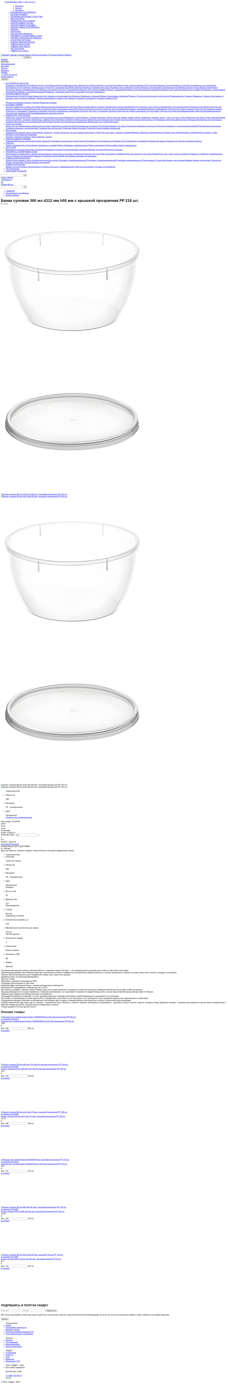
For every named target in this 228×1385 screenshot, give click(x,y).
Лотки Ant (50, 88)
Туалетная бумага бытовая (74, 128)
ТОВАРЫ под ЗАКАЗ (19, 51)
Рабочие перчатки (96, 150)
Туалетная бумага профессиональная (103, 128)
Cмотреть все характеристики (19, 817)
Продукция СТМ (13, 1361)
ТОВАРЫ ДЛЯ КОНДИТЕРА (22, 42)
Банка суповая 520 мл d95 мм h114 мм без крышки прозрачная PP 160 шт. (33, 1069)
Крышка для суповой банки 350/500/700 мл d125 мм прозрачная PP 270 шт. (34, 1164)
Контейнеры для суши (168, 90)
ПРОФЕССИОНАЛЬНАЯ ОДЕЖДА (25, 38)
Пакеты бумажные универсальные (72, 145)
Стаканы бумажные (193, 96)
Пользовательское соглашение (19, 1334)
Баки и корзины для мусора (38, 118)
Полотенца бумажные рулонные (141, 126)
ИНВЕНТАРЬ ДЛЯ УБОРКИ (22, 21)
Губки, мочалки (212, 118)
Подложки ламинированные (129, 160)
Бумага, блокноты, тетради (49, 133)
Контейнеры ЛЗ (13, 88)
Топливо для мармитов (105, 167)
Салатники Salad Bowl (65, 88)
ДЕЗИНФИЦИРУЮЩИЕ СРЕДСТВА (26, 17)
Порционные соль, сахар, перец (166, 154)
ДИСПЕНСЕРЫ (17, 19)
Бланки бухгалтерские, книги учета (21, 133)
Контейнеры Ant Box (36, 86)
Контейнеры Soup (162, 86)
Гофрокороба (12, 141)
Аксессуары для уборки (30, 107)
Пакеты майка (111, 145)
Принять (5, 1319)
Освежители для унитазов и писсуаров (141, 107)
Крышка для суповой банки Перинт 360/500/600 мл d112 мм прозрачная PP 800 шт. (37, 1021)
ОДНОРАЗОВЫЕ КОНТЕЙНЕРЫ (24, 27)
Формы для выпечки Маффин (179, 160)
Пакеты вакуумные (96, 145)
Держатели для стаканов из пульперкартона (52, 96)
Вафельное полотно (73, 118)
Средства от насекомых (16, 111)
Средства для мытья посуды (90, 109)
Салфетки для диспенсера (50, 128)
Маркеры (135, 133)
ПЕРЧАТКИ (15, 32)
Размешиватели (177, 96)
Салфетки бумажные (189, 154)
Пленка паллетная (26, 141)
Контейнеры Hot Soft (83, 86)
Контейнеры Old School (143, 86)
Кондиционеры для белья (67, 107)
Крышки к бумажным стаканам (85, 96)
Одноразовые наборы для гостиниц (35, 126)
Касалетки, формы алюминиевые (21, 90)
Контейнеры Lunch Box (103, 86)
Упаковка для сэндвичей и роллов (126, 88)
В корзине (14, 844)
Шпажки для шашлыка (86, 156)
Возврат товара (13, 1330)
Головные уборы (29, 137)
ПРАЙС (4, 73)
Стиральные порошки (37, 111)
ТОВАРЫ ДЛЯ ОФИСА (20, 47)
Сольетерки (160, 160)
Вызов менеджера (14, 1347)
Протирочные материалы (209, 126)
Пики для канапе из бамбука (113, 154)
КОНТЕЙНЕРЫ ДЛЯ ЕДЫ (17, 83)
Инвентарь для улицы (195, 118)
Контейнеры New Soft (123, 86)
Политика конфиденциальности (20, 1332)
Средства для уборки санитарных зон (133, 111)
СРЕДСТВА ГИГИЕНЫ (20, 40)
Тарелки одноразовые (46, 98)
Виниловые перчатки (15, 150)
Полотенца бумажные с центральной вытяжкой (177, 126)
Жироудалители (48, 107)
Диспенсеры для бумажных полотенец (158, 120)
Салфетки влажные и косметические (22, 128)
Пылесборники (57, 120)
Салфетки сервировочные (211, 154)
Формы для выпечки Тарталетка (207, 160)
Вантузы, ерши (57, 118)
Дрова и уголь (12, 167)
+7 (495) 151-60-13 (9, 75)
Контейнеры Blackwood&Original (59, 86)
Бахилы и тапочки (14, 137)
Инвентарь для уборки (16, 118)
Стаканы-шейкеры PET (107, 98)
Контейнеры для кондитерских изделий (140, 90)
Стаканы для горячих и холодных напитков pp (76, 98)
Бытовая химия (13, 107)
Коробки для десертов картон (45, 160)
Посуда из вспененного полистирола (153, 96)
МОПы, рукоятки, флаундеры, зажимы (33, 120)
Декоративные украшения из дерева (22, 154)
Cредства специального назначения (63, 111)
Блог (8, 1357)
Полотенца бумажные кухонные (83, 126)
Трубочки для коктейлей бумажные (27, 156)
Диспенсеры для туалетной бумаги (103, 122)
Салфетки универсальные (76, 120)
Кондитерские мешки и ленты (19, 160)
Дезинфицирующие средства (190, 111)
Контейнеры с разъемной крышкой (29, 92)
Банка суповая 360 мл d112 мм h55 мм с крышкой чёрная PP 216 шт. (31, 1259)
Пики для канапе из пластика (139, 154)
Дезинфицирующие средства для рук (47, 113)
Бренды (9, 1340)
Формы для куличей (41, 163)
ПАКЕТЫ (14, 30)
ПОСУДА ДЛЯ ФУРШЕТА (21, 34)
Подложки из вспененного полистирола (68, 141)
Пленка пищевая (42, 141)
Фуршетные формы (48, 103)
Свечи (9, 156)
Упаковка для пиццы (156, 141)
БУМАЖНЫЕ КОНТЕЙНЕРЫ (23, 12)
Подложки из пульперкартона (99, 141)
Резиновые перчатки (113, 150)
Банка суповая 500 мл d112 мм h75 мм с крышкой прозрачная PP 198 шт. (33, 1116)
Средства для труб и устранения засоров (98, 111)
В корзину (5, 844)
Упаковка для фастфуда (152, 88)
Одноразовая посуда (15, 96)
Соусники (89, 92)
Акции (8, 1325)
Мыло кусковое (98, 107)
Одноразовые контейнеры (174, 88)
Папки (167, 133)
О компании (11, 1353)
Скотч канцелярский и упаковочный (186, 133)
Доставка (19, 6)
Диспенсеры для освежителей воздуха (31, 122)
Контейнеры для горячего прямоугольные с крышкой (99, 90)
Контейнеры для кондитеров (203, 86)
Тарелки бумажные (83, 88)
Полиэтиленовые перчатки (75, 150)
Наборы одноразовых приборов (113, 96)
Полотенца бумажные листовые (112, 126)
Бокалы (28, 103)
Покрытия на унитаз (60, 126)
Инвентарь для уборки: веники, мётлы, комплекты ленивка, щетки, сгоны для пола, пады (146, 118)
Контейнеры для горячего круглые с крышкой (56, 90)
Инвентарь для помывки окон (101, 120)
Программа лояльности (16, 1328)
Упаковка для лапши (101, 88)
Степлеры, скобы (209, 133)
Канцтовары (11, 130)
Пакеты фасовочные (127, 145)
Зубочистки (78, 154)
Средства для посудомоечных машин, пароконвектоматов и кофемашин (135, 109)
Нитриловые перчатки (53, 150)
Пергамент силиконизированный (102, 160)
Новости (9, 1355)
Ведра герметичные (209, 88)
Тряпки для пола (121, 120)
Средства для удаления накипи (208, 109)
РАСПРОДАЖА (17, 49)
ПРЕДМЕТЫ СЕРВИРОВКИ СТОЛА (26, 36)
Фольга (199, 141)
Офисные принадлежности (152, 133)
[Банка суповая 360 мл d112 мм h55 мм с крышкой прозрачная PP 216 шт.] (72, 349)
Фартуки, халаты (44, 137)
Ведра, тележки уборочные (95, 118)
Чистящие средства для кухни (163, 111)
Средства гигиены (14, 124)
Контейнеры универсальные (33, 88)
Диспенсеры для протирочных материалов (68, 122)
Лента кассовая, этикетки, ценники (115, 133)
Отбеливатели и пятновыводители (173, 107)
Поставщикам (12, 1342)
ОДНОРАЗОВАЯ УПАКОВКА (23, 25)
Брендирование (8, 64)
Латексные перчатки (34, 150)
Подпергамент (148, 160)
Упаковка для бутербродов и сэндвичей (129, 141)
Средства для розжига (84, 167)
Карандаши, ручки (92, 133)
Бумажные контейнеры (16, 86)
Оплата (18, 8)
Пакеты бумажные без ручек (18, 145)
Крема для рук (12, 126)
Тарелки (36, 103)
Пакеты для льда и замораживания (58, 167)
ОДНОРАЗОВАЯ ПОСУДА (21, 23)
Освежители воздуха (114, 107)
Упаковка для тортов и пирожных (181, 141)
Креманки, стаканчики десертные (60, 92)
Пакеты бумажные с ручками (44, 145)
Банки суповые (193, 88)
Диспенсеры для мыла (186, 120)
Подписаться (51, 1311)
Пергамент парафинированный (73, 160)
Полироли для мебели (199, 107)
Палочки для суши (91, 154)
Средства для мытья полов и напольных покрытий (54, 109)
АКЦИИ (4, 60)
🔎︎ (25, 175)
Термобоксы (99, 92)
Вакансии (10, 1359)
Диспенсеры (134, 120)
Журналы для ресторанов (72, 133)
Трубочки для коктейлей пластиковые (60, 156)
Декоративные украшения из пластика (56, 154)
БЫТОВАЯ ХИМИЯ (18, 15)
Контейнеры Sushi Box (180, 86)
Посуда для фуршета (15, 103)
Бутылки (29, 96)
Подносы (132, 96)
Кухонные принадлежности (31, 167)
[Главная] (7, 77)
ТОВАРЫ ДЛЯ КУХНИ (20, 45)
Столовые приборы (27, 98)
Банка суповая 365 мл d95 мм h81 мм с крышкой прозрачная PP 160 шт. (32, 1211)
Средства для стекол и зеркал (180, 109)
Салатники (80, 92)
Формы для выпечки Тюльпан (19, 163)
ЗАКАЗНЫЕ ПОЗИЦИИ (16, 171)
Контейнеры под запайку (189, 90)
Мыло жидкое (85, 107)
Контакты (19, 10)
